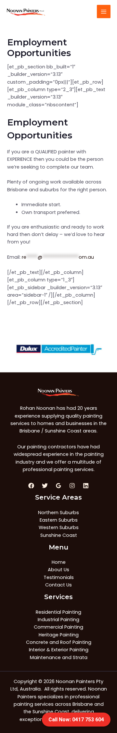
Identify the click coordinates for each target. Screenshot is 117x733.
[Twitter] (45, 486)
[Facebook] (31, 486)
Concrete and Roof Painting (58, 642)
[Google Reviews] (58, 486)
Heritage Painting (59, 635)
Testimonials (59, 577)
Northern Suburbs (58, 512)
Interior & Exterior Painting (58, 649)
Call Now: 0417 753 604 (76, 719)
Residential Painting (58, 612)
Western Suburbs (59, 527)
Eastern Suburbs (59, 520)
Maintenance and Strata (58, 657)
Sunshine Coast (58, 535)
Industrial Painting (58, 619)
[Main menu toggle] (103, 11)
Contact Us (58, 585)
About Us (58, 569)
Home (59, 562)
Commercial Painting (58, 627)
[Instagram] (72, 486)
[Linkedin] (86, 486)
